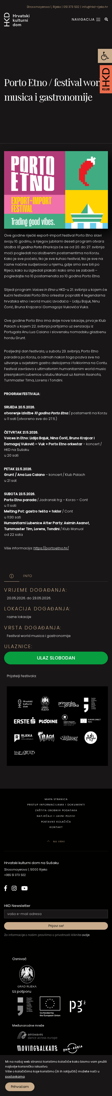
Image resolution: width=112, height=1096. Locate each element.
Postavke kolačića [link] (56, 821)
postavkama (15, 1076)
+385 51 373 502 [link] (15, 875)
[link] (105, 56)
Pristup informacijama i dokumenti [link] (56, 804)
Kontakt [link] (56, 827)
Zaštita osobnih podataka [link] (56, 810)
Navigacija (84, 19)
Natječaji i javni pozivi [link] (56, 816)
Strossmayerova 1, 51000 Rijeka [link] (25, 870)
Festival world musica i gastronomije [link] (39, 635)
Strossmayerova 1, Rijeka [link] (44, 7)
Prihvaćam (20, 1086)
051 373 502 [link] (71, 7)
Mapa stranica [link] (56, 799)
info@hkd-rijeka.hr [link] (95, 7)
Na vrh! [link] (58, 841)
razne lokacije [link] (19, 616)
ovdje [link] (85, 935)
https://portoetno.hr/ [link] (51, 548)
